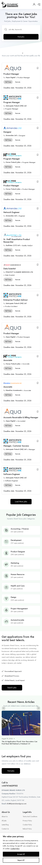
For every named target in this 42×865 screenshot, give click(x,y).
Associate (7, 360)
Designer (7, 132)
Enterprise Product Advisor (15, 299)
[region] (21, 849)
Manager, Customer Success (16, 445)
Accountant (21, 421)
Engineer (22, 216)
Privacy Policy (27, 821)
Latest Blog (5, 825)
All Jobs (4, 821)
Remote (17, 82)
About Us (5, 816)
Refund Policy (27, 829)
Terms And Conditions (30, 816)
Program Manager (11, 102)
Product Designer (23, 337)
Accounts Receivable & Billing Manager (20, 417)
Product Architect (11, 306)
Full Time (8, 82)
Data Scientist (9, 268)
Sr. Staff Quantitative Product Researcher (16, 240)
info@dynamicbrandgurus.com (16, 804)
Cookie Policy (14, 848)
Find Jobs (21, 37)
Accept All (21, 854)
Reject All (21, 860)
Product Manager (11, 74)
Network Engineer (11, 212)
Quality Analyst (27, 245)
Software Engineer (12, 474)
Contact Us (5, 829)
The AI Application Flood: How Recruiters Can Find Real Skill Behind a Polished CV (19, 742)
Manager (32, 449)
